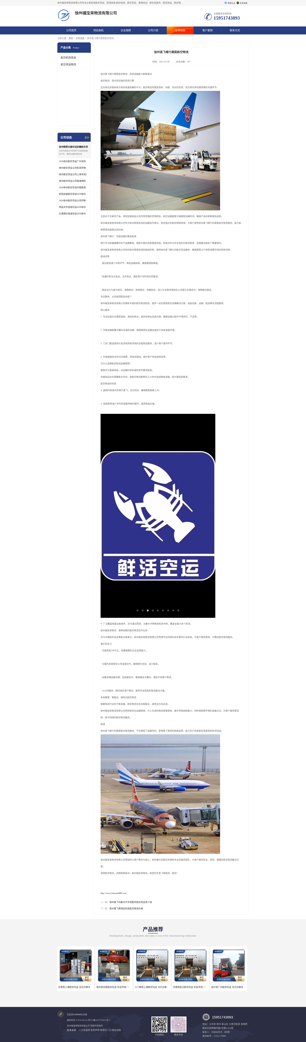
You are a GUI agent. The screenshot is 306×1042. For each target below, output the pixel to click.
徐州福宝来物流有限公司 (78, 1025)
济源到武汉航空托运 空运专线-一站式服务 (155, 987)
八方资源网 (84, 1030)
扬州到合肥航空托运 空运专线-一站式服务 (79, 987)
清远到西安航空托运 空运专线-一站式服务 (232, 987)
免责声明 (95, 1030)
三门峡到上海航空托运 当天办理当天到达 (116, 987)
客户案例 (207, 30)
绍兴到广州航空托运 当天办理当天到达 (192, 987)
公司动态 (180, 30)
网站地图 (116, 1030)
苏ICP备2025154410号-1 (99, 1020)
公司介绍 (153, 30)
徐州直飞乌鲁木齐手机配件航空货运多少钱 (130, 902)
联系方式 (235, 30)
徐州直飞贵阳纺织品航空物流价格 (126, 908)
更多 (87, 137)
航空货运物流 (68, 64)
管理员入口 (105, 1030)
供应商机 (98, 30)
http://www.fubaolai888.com (113, 893)
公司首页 (71, 30)
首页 (71, 38)
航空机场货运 (68, 57)
